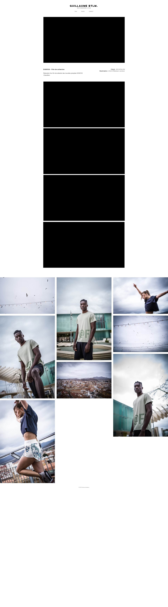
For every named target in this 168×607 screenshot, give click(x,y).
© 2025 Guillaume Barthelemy (84, 487)
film (89, 7)
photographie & (82, 7)
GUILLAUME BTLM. (84, 5)
